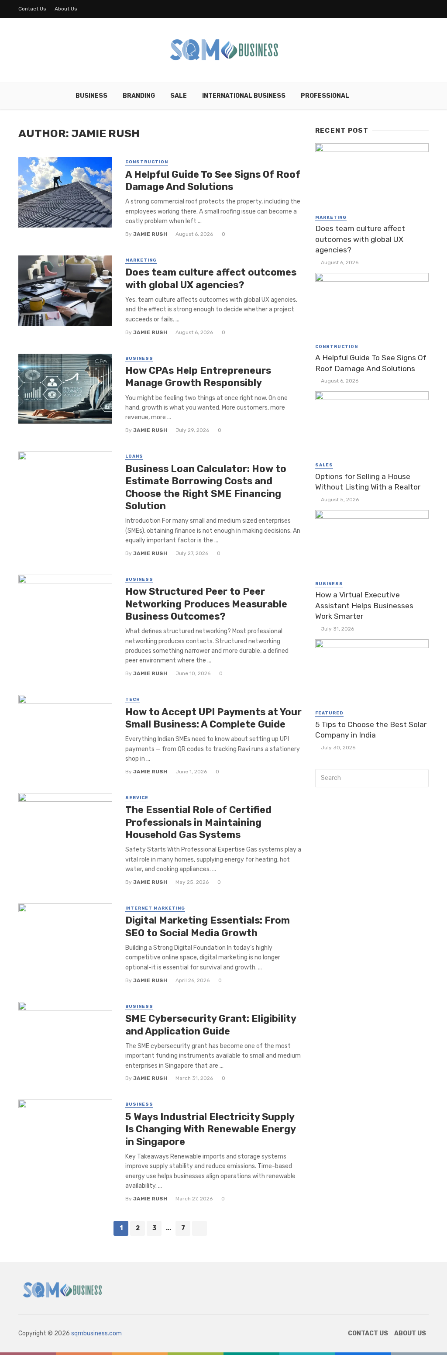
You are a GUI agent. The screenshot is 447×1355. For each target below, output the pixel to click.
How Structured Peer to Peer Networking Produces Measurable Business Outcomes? (206, 604)
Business (91, 96)
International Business (243, 96)
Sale (178, 96)
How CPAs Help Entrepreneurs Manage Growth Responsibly (198, 376)
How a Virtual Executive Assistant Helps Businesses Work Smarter (364, 605)
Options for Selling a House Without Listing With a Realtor (367, 482)
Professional (325, 96)
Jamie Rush (150, 234)
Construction (146, 162)
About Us (66, 9)
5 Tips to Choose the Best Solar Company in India (370, 730)
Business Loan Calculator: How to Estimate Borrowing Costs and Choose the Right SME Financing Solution (205, 487)
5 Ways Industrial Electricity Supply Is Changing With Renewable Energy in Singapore (210, 1129)
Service (136, 797)
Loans (134, 456)
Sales (324, 465)
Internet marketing (155, 908)
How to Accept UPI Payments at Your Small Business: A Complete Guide (213, 718)
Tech (132, 699)
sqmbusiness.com (96, 1333)
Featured (329, 713)
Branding (139, 96)
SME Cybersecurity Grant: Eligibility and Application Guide (210, 1024)
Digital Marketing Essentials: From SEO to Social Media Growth (207, 926)
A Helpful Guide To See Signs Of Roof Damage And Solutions (212, 180)
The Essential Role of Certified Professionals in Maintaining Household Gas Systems (198, 822)
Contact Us (32, 9)
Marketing (141, 260)
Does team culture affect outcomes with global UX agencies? (210, 278)
